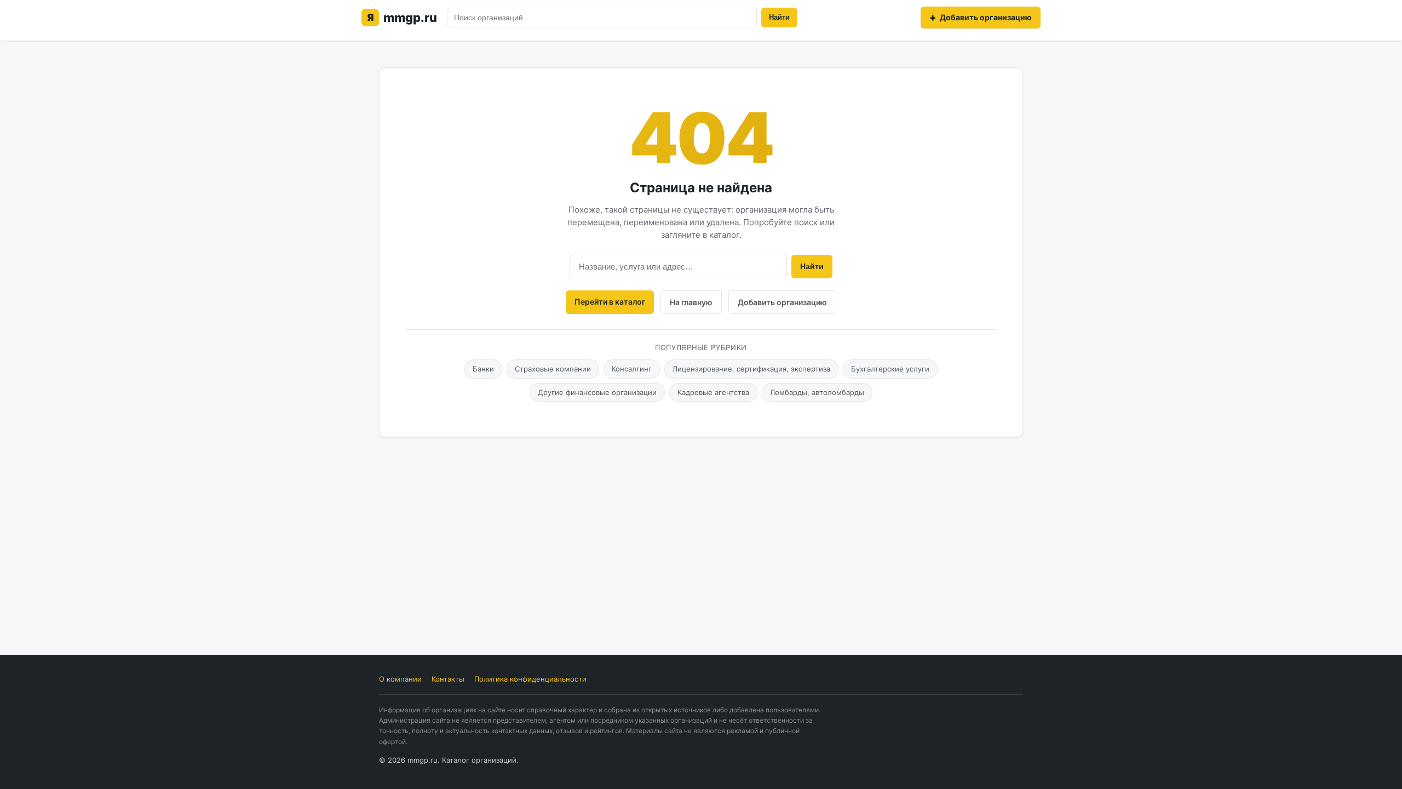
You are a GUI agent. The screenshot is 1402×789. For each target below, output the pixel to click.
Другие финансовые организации (597, 392)
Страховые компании (553, 368)
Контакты (448, 678)
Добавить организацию (782, 302)
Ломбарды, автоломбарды (817, 392)
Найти (779, 17)
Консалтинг (632, 368)
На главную (691, 302)
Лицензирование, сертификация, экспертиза (751, 368)
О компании (400, 678)
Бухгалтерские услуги (890, 368)
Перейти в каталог (609, 301)
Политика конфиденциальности (530, 678)
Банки (483, 368)
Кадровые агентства (713, 392)
